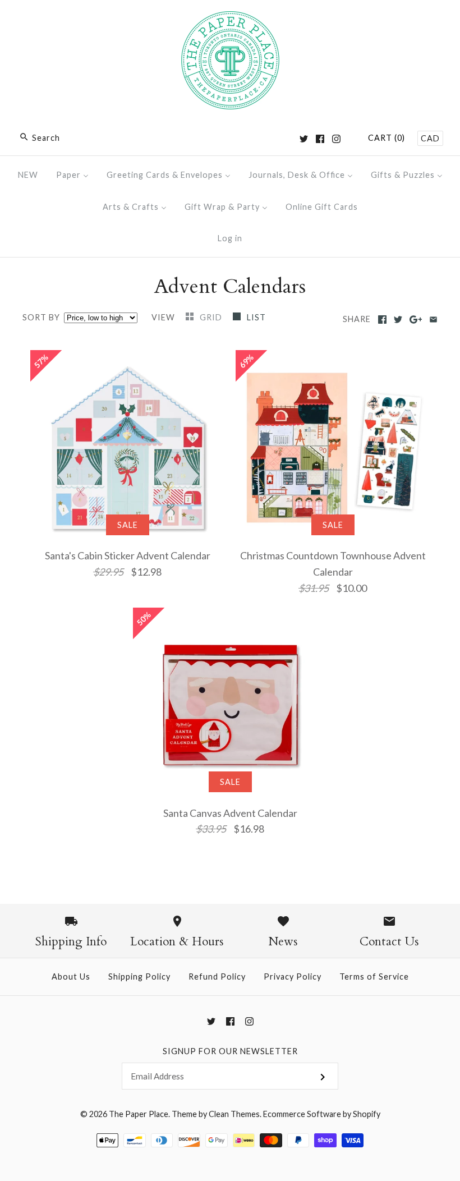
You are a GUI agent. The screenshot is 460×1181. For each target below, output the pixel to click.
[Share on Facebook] (382, 319)
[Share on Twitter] (398, 319)
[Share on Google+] (416, 319)
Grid (212, 317)
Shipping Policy (139, 976)
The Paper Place (138, 1114)
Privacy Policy (292, 976)
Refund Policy (217, 976)
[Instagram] (336, 139)
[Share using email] (433, 319)
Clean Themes (234, 1114)
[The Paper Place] (230, 19)
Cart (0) (386, 138)
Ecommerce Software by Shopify (321, 1114)
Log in (230, 238)
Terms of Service (374, 976)
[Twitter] (304, 139)
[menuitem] (28, 175)
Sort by (41, 317)
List (256, 317)
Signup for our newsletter (230, 1051)
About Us (71, 976)
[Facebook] (320, 139)
